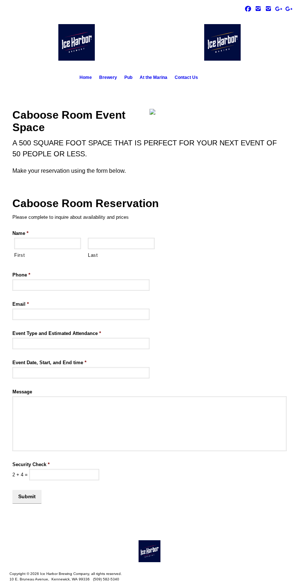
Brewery (108, 77)
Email (20, 304)
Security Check (31, 464)
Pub (128, 77)
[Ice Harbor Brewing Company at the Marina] (149, 551)
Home (85, 77)
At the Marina (153, 77)
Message (22, 391)
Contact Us (186, 77)
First (19, 255)
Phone (21, 274)
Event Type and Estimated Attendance (56, 333)
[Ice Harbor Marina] (258, 8)
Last (93, 255)
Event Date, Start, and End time (49, 362)
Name (20, 233)
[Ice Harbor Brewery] (268, 8)
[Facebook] (248, 8)
